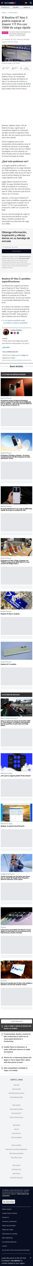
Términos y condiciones (9, 1221)
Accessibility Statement (9, 1242)
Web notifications (7, 1238)
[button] (2, 3)
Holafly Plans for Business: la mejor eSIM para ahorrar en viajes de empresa (17, 1049)
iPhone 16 (27, 7)
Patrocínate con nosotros (9, 1234)
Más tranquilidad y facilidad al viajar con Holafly (15, 1069)
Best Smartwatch (16, 1137)
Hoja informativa (26, 68)
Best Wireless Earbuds (16, 1153)
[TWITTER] (12, 333)
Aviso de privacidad (24, 258)
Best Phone (16, 1125)
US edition (15, 1260)
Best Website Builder (16, 1097)
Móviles (4, 12)
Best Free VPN (16, 1089)
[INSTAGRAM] (15, 333)
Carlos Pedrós (15, 32)
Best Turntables (16, 1145)
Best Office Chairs (16, 1157)
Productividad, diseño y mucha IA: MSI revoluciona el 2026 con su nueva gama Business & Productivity (17, 1037)
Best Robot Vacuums (16, 1177)
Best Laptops (16, 1105)
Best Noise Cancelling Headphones (16, 1149)
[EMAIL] (18, 333)
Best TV (16, 1129)
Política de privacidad (8, 1225)
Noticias (5, 33)
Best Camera (16, 1165)
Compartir (7, 68)
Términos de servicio (24, 256)
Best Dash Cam (16, 1169)
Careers (4, 1246)
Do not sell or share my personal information (16, 1250)
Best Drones (16, 1173)
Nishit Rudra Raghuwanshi (17, 34)
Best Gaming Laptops (16, 1109)
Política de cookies (7, 1229)
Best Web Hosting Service (16, 1093)
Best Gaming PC (16, 1113)
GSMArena (23, 81)
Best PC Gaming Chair (16, 1117)
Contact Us (5, 1217)
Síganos (16, 68)
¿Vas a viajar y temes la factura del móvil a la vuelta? (17, 1027)
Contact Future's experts (9, 1213)
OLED (9, 290)
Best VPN (16, 1085)
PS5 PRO (15, 7)
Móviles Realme (13, 12)
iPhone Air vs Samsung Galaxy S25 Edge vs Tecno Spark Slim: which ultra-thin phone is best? (17, 1060)
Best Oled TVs (16, 1133)
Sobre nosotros (6, 1209)
